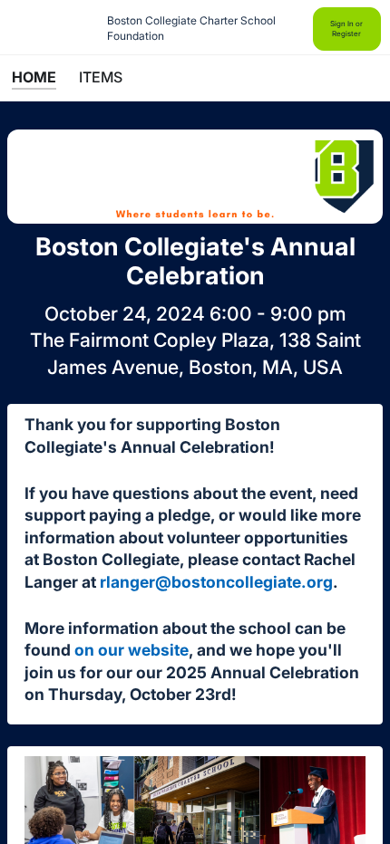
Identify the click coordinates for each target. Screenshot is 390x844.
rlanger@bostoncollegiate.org (216, 581)
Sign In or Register (346, 28)
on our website (131, 649)
